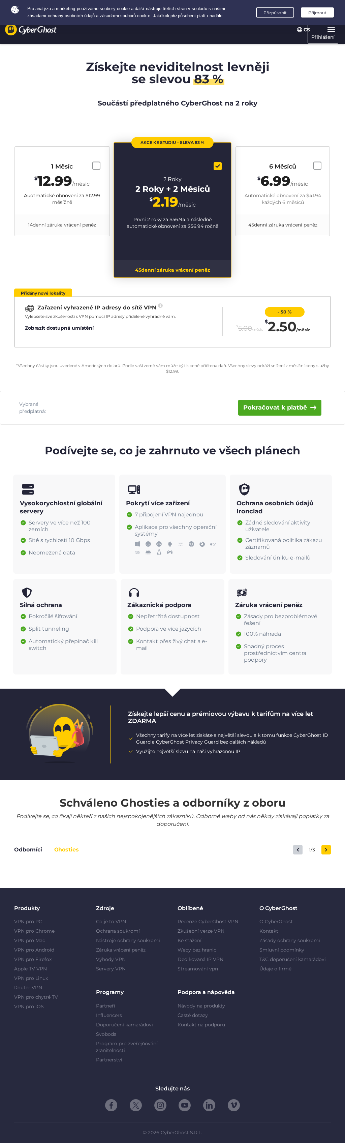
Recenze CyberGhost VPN (208, 922)
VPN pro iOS (29, 1006)
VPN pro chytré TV (36, 997)
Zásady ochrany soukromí (289, 940)
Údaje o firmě (275, 969)
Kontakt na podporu (201, 1025)
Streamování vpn (198, 969)
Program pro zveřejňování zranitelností (127, 1047)
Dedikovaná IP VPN (200, 959)
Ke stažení (189, 940)
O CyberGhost (276, 922)
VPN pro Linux (31, 978)
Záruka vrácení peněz (121, 950)
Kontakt (268, 931)
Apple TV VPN (30, 969)
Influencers (109, 1015)
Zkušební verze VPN (201, 931)
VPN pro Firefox (33, 959)
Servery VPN (111, 969)
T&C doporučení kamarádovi (292, 959)
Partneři (105, 1006)
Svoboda (106, 1034)
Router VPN (28, 988)
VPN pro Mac (29, 940)
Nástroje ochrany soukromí (128, 940)
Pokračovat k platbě (275, 407)
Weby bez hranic (197, 950)
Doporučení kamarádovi (124, 1025)
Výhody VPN (111, 959)
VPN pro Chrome (34, 931)
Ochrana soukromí (118, 931)
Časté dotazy (193, 1015)
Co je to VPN (111, 922)
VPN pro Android (34, 950)
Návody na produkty (201, 1006)
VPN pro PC (28, 922)
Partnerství (109, 1060)
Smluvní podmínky (281, 950)
